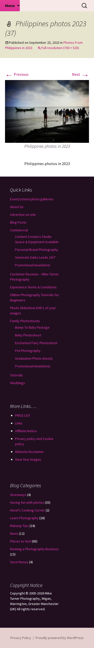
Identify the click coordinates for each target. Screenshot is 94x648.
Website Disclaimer (29, 451)
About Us (17, 207)
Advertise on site (23, 214)
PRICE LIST (22, 415)
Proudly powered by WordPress (60, 637)
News (14, 533)
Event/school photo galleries (31, 199)
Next (80, 74)
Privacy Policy (20, 637)
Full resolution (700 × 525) (60, 48)
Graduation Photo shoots (34, 358)
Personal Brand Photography (36, 249)
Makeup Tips (19, 525)
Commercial (19, 230)
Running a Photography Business (34, 549)
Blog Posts (18, 222)
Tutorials (16, 375)
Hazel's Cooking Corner (27, 510)
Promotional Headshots (32, 265)
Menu (10, 5)
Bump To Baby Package (32, 327)
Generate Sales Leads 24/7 (35, 257)
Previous (17, 74)
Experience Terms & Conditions (33, 287)
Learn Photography (24, 518)
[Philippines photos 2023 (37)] (47, 111)
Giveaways (18, 494)
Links (19, 423)
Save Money (19, 562)
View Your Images (28, 459)
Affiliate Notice (26, 431)
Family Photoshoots (25, 321)
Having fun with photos (27, 502)
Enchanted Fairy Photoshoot (36, 343)
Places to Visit (20, 541)
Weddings (17, 383)
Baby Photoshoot (28, 335)
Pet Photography (28, 350)
